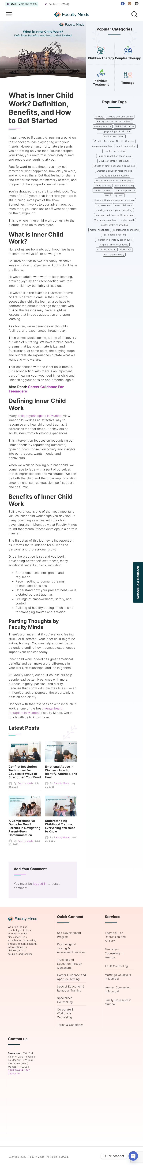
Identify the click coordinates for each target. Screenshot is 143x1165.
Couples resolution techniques (114, 156)
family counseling (124, 185)
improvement (103, 205)
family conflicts (103, 185)
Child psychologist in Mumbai (114, 131)
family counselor (103, 190)
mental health (127, 220)
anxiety (99, 116)
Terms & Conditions (70, 1025)
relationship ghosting (114, 234)
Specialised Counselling (65, 1000)
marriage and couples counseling (114, 210)
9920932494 (15, 1070)
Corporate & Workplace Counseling (65, 1013)
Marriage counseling (105, 220)
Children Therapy (101, 58)
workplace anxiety (114, 254)
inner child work (123, 205)
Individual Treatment (101, 82)
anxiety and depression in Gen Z (114, 121)
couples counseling (114, 151)
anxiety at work (102, 126)
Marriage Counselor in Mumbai (118, 977)
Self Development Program (69, 935)
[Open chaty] (133, 1156)
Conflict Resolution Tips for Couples (114, 141)
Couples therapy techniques (114, 161)
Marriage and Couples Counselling (114, 215)
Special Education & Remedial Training (70, 988)
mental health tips (99, 230)
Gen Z (108, 195)
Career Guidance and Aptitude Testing (71, 977)
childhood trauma (124, 126)
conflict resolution (114, 136)
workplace (125, 249)
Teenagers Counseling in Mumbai (114, 953)
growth (119, 195)
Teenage (127, 82)
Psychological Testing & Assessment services (71, 948)
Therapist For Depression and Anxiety (115, 937)
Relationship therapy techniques (114, 239)
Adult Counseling (116, 966)
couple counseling (102, 146)
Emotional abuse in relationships (114, 170)
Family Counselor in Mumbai (118, 1002)
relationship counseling (126, 230)
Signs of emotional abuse (114, 244)
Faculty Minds (25, 783)
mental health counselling (114, 225)
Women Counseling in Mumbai (118, 989)
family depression (125, 190)
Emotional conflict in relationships (114, 180)
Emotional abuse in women (114, 175)
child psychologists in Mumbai (40, 416)
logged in (40, 883)
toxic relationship (106, 249)
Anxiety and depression (120, 116)
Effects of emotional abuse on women (114, 166)
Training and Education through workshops (69, 963)
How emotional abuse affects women (114, 200)
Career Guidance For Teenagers (36, 389)
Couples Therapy (128, 58)
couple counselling (126, 146)
